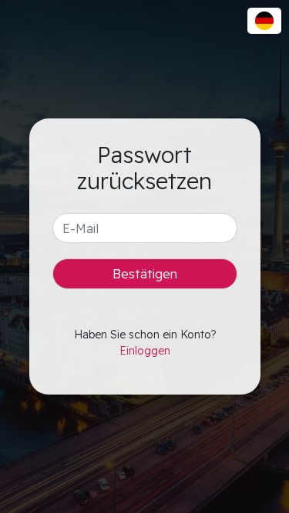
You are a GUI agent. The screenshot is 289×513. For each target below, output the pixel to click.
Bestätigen (145, 273)
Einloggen (144, 351)
